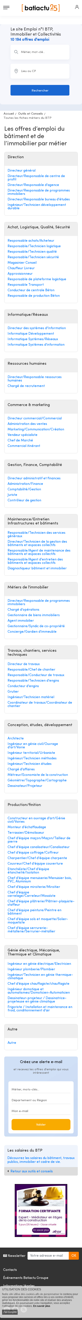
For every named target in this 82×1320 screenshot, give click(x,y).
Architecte (16, 738)
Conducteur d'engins (23, 686)
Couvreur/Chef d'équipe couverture (35, 863)
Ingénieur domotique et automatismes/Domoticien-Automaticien (39, 991)
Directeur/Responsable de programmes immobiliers (39, 192)
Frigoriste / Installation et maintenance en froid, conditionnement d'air (40, 1008)
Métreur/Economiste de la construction (38, 775)
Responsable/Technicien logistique (34, 246)
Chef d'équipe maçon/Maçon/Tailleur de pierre (39, 840)
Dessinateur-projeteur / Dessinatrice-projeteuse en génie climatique (37, 1000)
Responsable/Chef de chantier (31, 669)
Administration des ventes (27, 424)
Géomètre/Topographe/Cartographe (37, 780)
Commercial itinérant (24, 446)
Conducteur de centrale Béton (31, 290)
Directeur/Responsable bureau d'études (39, 199)
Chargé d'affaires (21, 769)
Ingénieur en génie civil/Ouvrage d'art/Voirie (33, 745)
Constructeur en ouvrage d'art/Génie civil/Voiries (36, 820)
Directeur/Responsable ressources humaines (35, 379)
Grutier (13, 691)
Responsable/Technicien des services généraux (36, 534)
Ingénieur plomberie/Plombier (31, 969)
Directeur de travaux (24, 664)
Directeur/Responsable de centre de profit (36, 178)
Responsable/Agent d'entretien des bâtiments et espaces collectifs (35, 561)
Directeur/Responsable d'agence (33, 185)
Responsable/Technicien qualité (32, 252)
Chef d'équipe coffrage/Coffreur (33, 852)
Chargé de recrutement (26, 386)
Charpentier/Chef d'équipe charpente (37, 858)
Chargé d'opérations (23, 609)
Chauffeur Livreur (21, 268)
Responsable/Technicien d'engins (33, 680)
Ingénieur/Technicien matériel (31, 697)
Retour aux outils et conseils (32, 1171)
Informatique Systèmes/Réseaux (33, 339)
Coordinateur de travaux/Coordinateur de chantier (40, 704)
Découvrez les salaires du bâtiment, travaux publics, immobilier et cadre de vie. (41, 1160)
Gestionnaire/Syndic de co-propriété (36, 626)
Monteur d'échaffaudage (27, 827)
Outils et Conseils (30, 113)
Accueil (9, 113)
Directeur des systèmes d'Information (37, 328)
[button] (77, 7)
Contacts (10, 1270)
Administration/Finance (25, 484)
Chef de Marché (20, 440)
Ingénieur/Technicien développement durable (37, 206)
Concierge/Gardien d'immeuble (32, 632)
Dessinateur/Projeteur (25, 786)
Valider (41, 1124)
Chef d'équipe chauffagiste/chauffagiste (38, 984)
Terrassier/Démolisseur (26, 833)
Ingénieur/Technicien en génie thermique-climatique (40, 976)
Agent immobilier (21, 621)
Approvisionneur (20, 274)
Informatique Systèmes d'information (36, 345)
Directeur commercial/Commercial (35, 418)
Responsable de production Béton (34, 296)
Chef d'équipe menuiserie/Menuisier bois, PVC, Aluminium (40, 879)
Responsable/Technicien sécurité (33, 257)
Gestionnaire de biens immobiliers (34, 615)
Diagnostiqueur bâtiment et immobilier (37, 568)
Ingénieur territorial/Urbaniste (31, 753)
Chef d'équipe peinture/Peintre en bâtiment (34, 912)
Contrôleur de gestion (24, 500)
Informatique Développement (31, 334)
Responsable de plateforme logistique (37, 279)
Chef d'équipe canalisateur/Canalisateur (39, 847)
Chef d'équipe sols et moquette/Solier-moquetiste (38, 921)
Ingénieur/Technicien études (30, 764)
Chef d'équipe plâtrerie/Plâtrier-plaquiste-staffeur (41, 903)
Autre (12, 1043)
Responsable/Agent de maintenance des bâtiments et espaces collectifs (39, 552)
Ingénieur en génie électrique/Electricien (39, 964)
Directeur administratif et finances (34, 478)
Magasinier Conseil (22, 263)
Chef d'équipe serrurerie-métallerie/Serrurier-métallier (31, 929)
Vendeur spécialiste (22, 435)
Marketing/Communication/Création (36, 429)
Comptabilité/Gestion (24, 489)
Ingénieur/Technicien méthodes (32, 758)
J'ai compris (10, 1312)
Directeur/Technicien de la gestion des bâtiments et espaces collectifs (37, 543)
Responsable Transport (26, 285)
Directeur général (22, 170)
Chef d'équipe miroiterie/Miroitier (34, 887)
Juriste (12, 495)
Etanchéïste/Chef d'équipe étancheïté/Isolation (28, 871)
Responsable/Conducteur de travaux (36, 675)
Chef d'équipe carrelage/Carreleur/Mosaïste (32, 894)
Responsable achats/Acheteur (31, 241)
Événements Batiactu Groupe (25, 1278)
